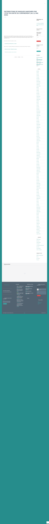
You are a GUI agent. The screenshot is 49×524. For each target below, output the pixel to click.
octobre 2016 (38, 210)
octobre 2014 (38, 226)
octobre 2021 (38, 139)
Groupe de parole (39, 242)
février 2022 (38, 134)
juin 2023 (38, 118)
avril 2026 (38, 75)
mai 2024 (38, 103)
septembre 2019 (38, 171)
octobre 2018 (38, 186)
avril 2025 (38, 90)
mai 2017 (38, 201)
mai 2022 (38, 130)
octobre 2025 (38, 84)
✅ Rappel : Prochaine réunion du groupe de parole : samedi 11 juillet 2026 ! (20, 294)
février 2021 (38, 149)
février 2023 (38, 121)
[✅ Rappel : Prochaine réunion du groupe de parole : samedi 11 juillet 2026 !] (15, 294)
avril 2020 (38, 161)
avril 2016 (38, 217)
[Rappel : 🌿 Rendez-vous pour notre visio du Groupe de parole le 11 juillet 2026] (15, 287)
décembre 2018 (38, 183)
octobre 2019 (38, 170)
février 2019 (38, 180)
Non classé (38, 258)
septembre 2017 (38, 198)
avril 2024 (38, 105)
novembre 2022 (38, 124)
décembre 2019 (38, 167)
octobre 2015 (38, 223)
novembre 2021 (38, 137)
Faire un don (38, 41)
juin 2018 (38, 189)
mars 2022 (38, 133)
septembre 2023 (38, 115)
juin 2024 (38, 102)
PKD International (39, 248)
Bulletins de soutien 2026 (39, 255)
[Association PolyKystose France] (24, 3)
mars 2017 (38, 204)
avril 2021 (38, 146)
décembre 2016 (38, 207)
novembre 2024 (38, 96)
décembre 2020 (38, 152)
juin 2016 (38, 214)
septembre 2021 (38, 140)
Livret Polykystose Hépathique (40, 23)
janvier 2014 (38, 229)
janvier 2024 (38, 109)
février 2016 (38, 220)
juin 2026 (38, 72)
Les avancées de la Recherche (40, 245)
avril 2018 (38, 192)
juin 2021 (38, 143)
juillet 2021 (38, 142)
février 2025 (38, 93)
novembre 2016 (38, 208)
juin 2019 (38, 174)
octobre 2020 (38, 155)
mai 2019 (38, 176)
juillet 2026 (38, 71)
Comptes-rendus (38, 239)
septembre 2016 (38, 211)
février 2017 (38, 205)
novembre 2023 (38, 112)
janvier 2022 (38, 136)
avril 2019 (38, 177)
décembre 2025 (38, 81)
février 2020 (38, 164)
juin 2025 (38, 87)
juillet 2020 (38, 158)
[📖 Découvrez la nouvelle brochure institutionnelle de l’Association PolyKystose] (15, 290)
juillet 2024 (38, 100)
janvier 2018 (38, 195)
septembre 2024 (38, 99)
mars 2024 (38, 106)
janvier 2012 (38, 232)
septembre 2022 (38, 127)
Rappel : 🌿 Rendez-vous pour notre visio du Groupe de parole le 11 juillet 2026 (20, 287)
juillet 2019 (38, 173)
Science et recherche (39, 249)
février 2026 (38, 78)
